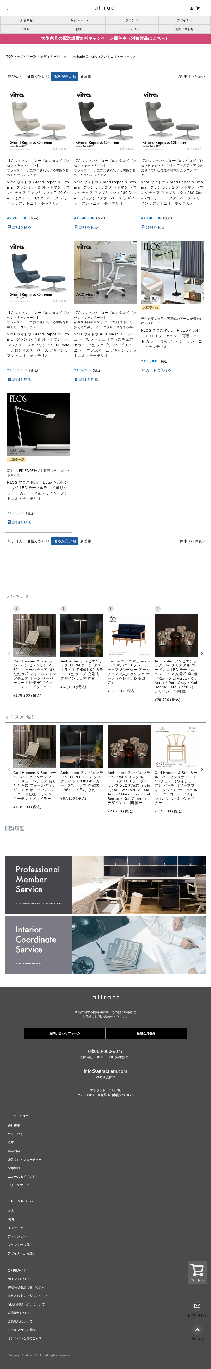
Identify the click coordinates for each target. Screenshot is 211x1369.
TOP (9, 56)
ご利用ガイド (17, 1270)
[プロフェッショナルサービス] (105, 859)
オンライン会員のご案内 (25, 1338)
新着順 (86, 76)
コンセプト (15, 1134)
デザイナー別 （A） (54, 56)
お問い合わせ (184, 29)
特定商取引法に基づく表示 (26, 1287)
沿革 (11, 1142)
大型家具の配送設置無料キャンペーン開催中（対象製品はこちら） (105, 38)
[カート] (198, 8)
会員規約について (20, 1321)
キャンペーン (79, 20)
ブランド (132, 20)
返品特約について (20, 1313)
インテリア (131, 29)
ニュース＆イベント (22, 1176)
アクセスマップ (18, 1185)
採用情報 (14, 1168)
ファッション (17, 1236)
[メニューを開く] (204, 8)
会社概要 (14, 1125)
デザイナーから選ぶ (22, 1253)
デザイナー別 (27, 56)
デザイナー (184, 20)
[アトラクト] (106, 998)
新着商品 (26, 20)
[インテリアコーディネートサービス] (105, 919)
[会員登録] (191, 8)
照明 (79, 29)
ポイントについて (20, 1279)
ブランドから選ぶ (20, 1245)
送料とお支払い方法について (28, 1296)
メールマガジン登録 (22, 1330)
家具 (26, 29)
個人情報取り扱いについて (26, 1304)
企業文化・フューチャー (25, 1159)
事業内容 (14, 1151)
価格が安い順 (38, 76)
